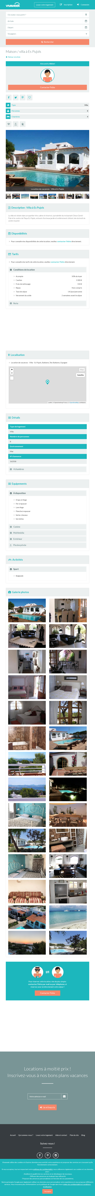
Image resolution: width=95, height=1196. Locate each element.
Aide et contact (61, 1135)
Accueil (13, 1135)
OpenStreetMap (74, 402)
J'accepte (47, 1191)
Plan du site (74, 1135)
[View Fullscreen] (12, 378)
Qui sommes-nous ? (25, 1135)
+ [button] (12, 369)
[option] (52, 196)
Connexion (85, 4)
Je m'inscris (48, 1107)
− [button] (12, 372)
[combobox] (47, 34)
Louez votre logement (44, 5)
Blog (83, 1135)
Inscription (68, 4)
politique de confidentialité (43, 1169)
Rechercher (48, 42)
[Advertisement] (47, 330)
